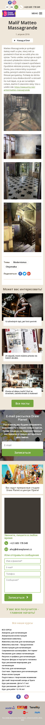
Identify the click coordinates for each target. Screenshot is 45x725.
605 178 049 (32, 7)
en (12, 7)
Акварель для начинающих (14, 633)
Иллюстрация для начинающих (16, 647)
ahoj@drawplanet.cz (21, 549)
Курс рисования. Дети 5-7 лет (15, 683)
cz (7, 7)
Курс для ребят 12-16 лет (13, 689)
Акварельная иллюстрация (14, 635)
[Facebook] (10, 2)
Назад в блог (23, 40)
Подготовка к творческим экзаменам (19, 677)
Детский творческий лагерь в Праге (18, 680)
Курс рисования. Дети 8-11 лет (16, 686)
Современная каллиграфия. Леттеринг (19, 650)
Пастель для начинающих (14, 668)
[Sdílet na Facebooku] (20, 274)
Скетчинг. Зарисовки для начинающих (19, 671)
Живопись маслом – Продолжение (17, 644)
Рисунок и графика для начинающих (18, 656)
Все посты (23, 403)
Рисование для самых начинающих (18, 653)
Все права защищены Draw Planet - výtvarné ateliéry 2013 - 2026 (22, 719)
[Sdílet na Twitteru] (24, 274)
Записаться (22, 452)
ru (16, 7)
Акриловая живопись (11, 638)
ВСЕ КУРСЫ (7, 630)
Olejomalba (11, 266)
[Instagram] (14, 2)
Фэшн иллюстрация (11, 674)
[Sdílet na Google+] (29, 274)
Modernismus (19, 262)
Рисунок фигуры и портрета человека (19, 659)
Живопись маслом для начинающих (18, 641)
